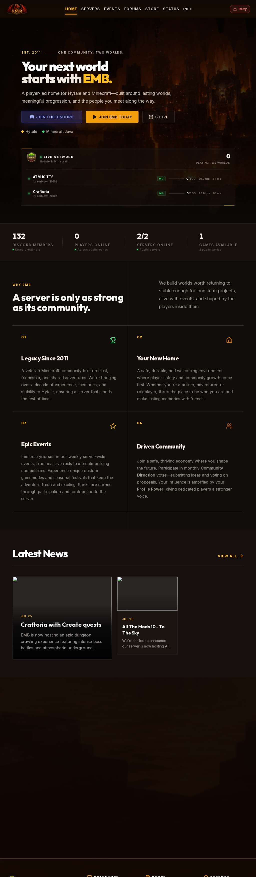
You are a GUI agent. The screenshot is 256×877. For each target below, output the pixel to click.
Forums (132, 9)
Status (171, 9)
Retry (243, 9)
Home (71, 9)
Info (188, 9)
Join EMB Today (115, 117)
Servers (90, 9)
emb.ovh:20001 (47, 181)
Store (152, 9)
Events (112, 9)
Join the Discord (55, 117)
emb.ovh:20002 (47, 195)
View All (227, 556)
